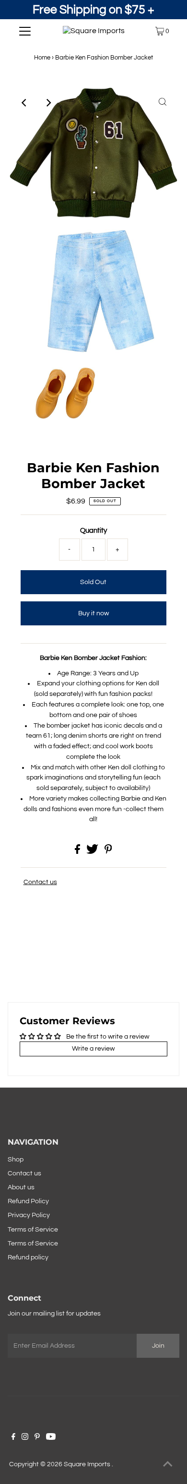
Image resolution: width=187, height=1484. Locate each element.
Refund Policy (28, 1201)
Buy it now (93, 613)
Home (42, 57)
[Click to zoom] (162, 102)
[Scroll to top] (167, 1464)
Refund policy (28, 1257)
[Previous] (24, 102)
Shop (15, 1159)
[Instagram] (25, 1437)
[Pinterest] (37, 1437)
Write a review (93, 1048)
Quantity (93, 530)
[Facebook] (13, 1437)
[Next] (47, 102)
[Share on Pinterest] (108, 852)
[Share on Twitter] (93, 852)
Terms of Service (33, 1229)
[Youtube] (51, 1437)
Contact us (40, 882)
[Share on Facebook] (78, 852)
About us (21, 1187)
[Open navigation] (25, 31)
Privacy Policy (29, 1215)
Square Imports (88, 1464)
